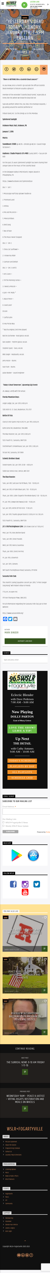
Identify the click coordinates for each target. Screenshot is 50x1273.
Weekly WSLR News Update (17, 826)
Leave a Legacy (10, 1228)
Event (5, 917)
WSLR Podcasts (9, 1179)
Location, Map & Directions (13, 1154)
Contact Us (8, 1151)
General (25, 18)
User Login (8, 1231)
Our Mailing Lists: (10, 819)
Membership (9, 1218)
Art (6, 1200)
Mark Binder (25, 49)
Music (7, 1172)
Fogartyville (9, 1193)
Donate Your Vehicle (11, 1224)
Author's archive (25, 641)
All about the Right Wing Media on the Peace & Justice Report (25, 933)
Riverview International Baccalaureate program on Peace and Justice (25, 1016)
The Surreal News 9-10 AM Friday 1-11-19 (26, 1064)
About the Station (10, 1145)
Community (8, 1203)
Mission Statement (11, 1141)
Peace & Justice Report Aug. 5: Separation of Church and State (25, 974)
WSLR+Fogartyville (25, 1129)
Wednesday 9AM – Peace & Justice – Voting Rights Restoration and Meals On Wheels (25, 1099)
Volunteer (8, 1221)
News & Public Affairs (11, 1176)
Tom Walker (8, 947)
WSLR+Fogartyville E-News (17, 822)
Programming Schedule (12, 1148)
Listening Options (10, 1169)
